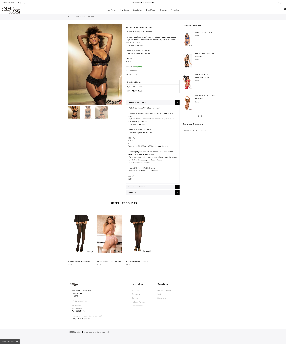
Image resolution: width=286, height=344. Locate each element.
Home (70, 17)
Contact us (136, 294)
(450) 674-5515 (77, 306)
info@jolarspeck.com (24, 3)
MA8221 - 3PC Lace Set (204, 32)
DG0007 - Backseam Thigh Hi (137, 261)
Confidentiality (137, 306)
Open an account (164, 290)
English (280, 3)
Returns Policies (138, 302)
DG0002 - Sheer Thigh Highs (79, 261)
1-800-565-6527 (8, 3)
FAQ (159, 294)
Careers (135, 298)
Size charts (161, 298)
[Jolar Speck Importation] (24, 10)
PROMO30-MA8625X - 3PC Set (109, 261)
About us (135, 290)
